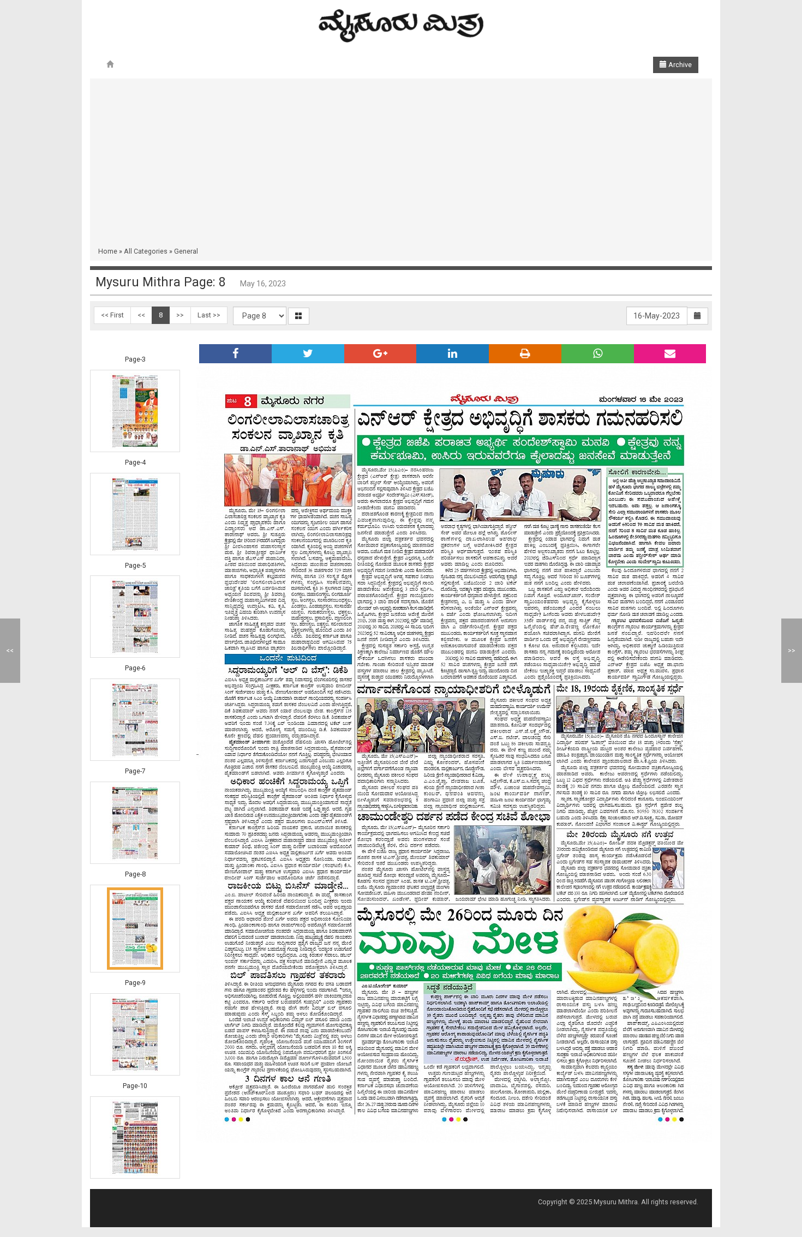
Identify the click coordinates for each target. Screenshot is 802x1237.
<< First (112, 315)
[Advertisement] (401, 164)
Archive (679, 65)
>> (180, 315)
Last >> (208, 315)
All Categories (145, 251)
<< (141, 315)
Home (107, 251)
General (186, 251)
